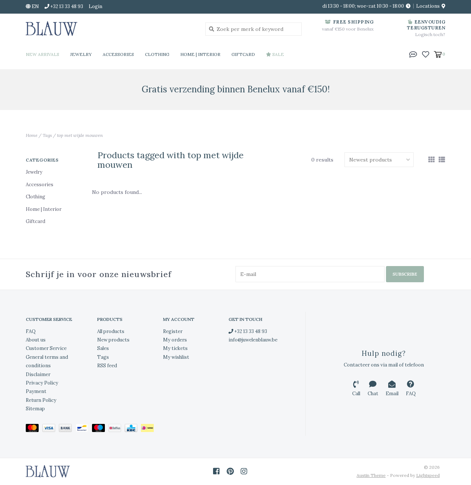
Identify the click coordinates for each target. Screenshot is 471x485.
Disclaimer (38, 374)
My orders (175, 340)
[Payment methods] (34, 429)
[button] (413, 53)
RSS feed (107, 365)
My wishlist (176, 357)
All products (110, 331)
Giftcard (243, 54)
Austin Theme (371, 475)
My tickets (175, 348)
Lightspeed (428, 475)
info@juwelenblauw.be (253, 340)
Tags (47, 135)
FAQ (31, 331)
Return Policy (41, 400)
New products (113, 340)
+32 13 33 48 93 (250, 331)
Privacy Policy (42, 383)
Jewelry (81, 54)
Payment (36, 391)
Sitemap (35, 409)
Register (173, 331)
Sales (103, 348)
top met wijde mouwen (80, 135)
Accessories (118, 54)
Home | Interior (200, 54)
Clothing (157, 54)
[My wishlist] (425, 53)
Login (95, 6)
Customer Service (46, 348)
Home (32, 135)
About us (36, 340)
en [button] (35, 6)
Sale (277, 54)
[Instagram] (244, 471)
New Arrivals (42, 54)
